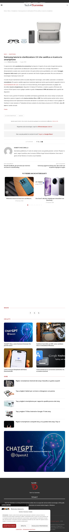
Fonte (5, 109)
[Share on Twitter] (38, 141)
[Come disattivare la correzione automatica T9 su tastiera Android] (50, 357)
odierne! (45, 126)
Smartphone (14, 11)
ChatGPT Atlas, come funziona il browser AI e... (34, 451)
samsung (21, 115)
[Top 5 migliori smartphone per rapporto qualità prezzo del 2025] (9, 403)
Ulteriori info (55, 121)
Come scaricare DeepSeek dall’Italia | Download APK (15, 370)
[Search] (67, 5)
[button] (7, 192)
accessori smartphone (10, 115)
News (9, 11)
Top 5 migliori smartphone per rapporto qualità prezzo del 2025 (38, 401)
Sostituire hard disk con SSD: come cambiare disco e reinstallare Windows (49, 344)
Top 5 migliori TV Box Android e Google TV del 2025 (33, 411)
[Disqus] (34, 232)
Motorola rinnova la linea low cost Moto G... (19, 198)
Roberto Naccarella (12, 62)
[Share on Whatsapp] (40, 141)
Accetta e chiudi (9, 526)
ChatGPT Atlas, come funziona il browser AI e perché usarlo (17, 344)
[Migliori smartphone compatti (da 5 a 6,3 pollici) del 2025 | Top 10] (9, 424)
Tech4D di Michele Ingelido (52, 521)
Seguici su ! (46, 134)
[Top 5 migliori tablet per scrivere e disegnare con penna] (9, 393)
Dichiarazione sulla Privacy (29, 529)
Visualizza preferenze (40, 526)
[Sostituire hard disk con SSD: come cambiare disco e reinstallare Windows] (50, 332)
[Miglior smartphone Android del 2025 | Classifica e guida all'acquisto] (9, 383)
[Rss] (36, 5)
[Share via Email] (42, 141)
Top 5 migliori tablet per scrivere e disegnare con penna (35, 391)
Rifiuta (23, 526)
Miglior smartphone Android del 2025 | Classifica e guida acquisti (38, 381)
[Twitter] (34, 5)
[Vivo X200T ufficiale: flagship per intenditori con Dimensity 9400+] (49, 186)
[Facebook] (32, 5)
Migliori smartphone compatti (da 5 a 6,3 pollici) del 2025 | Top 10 (38, 422)
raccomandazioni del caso (11, 84)
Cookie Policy (19, 529)
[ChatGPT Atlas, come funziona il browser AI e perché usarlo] (18, 332)
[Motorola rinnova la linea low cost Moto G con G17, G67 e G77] (19, 186)
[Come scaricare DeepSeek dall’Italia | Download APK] (18, 357)
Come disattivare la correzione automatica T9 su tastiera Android (50, 370)
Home (5, 11)
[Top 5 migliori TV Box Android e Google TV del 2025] (9, 414)
